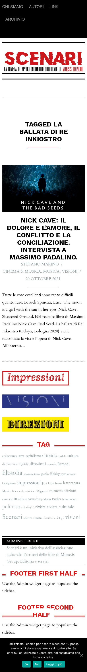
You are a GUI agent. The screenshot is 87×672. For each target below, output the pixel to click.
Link (54, 6)
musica (20, 498)
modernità (7, 499)
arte (22, 455)
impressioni (29, 482)
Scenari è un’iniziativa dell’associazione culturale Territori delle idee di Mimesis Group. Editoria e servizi (41, 554)
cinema (49, 455)
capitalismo (33, 456)
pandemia (46, 499)
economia (51, 464)
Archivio (15, 19)
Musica (51, 271)
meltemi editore (27, 491)
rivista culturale (60, 507)
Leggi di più (54, 664)
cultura (73, 455)
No (37, 664)
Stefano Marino (40, 264)
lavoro (58, 483)
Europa (63, 463)
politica (10, 506)
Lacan (51, 483)
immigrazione (9, 483)
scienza (27, 518)
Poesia (72, 499)
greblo (45, 474)
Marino (6, 491)
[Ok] (81, 655)
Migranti (42, 491)
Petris (65, 499)
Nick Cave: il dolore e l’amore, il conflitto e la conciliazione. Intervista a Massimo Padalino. (43, 238)
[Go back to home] (43, 58)
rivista (40, 507)
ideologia (71, 474)
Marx (15, 491)
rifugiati (30, 507)
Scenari (12, 516)
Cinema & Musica (22, 271)
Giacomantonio (31, 474)
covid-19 (62, 456)
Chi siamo (12, 6)
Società (48, 518)
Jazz (44, 483)
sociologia (59, 518)
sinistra (38, 518)
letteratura (71, 483)
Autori (36, 6)
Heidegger (58, 473)
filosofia (12, 473)
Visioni (69, 271)
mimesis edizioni (62, 490)
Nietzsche (34, 499)
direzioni (38, 464)
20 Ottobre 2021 (43, 279)
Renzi (22, 507)
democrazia (10, 464)
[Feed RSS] (5, 31)
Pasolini (56, 499)
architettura (9, 456)
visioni (72, 517)
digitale (24, 464)
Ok (27, 664)
